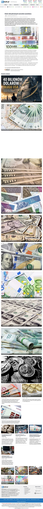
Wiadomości (32, 4)
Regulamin (28, 499)
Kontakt (5, 499)
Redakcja (17, 499)
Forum (37, 4)
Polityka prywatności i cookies (35, 499)
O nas (14, 499)
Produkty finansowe (24, 4)
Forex (10, 4)
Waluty (5, 4)
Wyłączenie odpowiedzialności (21, 501)
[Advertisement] (21, 10)
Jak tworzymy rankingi (23, 499)
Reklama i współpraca (10, 499)
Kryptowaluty (16, 4)
